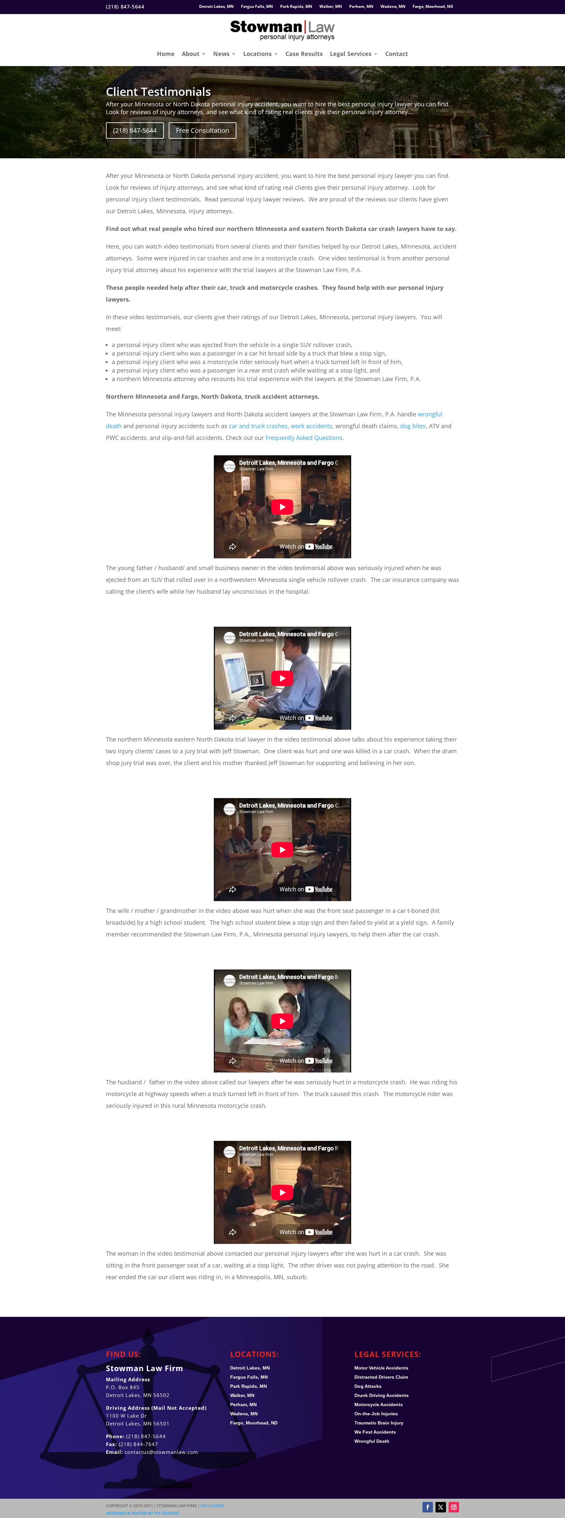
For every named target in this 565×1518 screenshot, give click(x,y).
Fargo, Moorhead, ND (433, 6)
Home (166, 54)
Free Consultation (202, 130)
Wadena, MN (393, 6)
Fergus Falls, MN (257, 6)
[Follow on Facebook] (427, 1507)
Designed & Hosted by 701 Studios (142, 1513)
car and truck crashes (258, 426)
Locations (257, 54)
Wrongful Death (371, 1441)
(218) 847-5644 (135, 130)
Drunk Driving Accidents (381, 1395)
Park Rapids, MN (296, 6)
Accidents (375, 1432)
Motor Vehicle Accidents (381, 1367)
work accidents (311, 426)
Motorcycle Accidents (378, 1404)
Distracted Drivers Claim (381, 1377)
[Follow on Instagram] (454, 1507)
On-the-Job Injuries (376, 1413)
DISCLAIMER (213, 1506)
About (190, 54)
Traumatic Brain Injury (378, 1422)
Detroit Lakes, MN (216, 6)
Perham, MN (361, 6)
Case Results (304, 54)
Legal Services (350, 54)
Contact (396, 54)
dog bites (413, 426)
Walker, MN (330, 6)
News (221, 54)
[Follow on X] (441, 1507)
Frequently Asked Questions (303, 438)
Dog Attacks (368, 1386)
